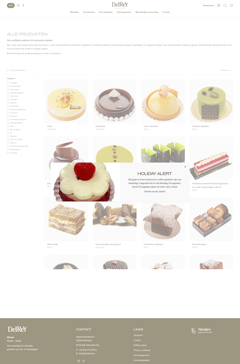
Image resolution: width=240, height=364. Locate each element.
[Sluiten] (185, 166)
